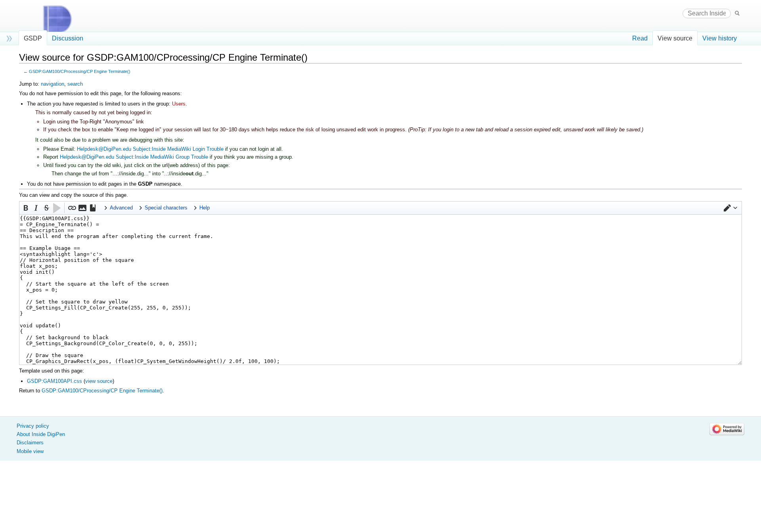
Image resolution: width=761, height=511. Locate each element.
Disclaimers (30, 443)
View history (719, 38)
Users (178, 104)
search (75, 84)
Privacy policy (33, 426)
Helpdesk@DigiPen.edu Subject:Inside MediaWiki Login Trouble (150, 149)
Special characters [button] (166, 208)
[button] (730, 208)
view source (99, 381)
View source (675, 38)
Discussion (67, 38)
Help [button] (204, 208)
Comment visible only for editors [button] (46, 208)
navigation (52, 84)
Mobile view (30, 451)
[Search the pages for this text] (737, 13)
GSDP (33, 38)
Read (640, 38)
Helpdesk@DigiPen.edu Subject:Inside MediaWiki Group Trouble (134, 157)
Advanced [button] (121, 208)
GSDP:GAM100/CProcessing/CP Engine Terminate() (79, 71)
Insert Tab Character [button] (57, 208)
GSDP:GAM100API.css (54, 381)
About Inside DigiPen (41, 434)
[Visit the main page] (64, 19)
